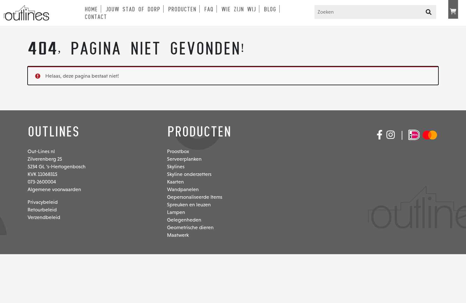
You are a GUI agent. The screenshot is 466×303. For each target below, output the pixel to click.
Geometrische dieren (190, 227)
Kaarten (175, 181)
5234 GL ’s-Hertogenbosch (57, 166)
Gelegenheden (184, 219)
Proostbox (178, 151)
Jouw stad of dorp (133, 9)
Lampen (176, 212)
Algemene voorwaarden (54, 189)
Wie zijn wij (238, 9)
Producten (182, 9)
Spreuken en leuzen (189, 204)
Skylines (175, 166)
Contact (96, 17)
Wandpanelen (183, 189)
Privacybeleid (43, 202)
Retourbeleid (42, 209)
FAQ (208, 9)
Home (91, 9)
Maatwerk (178, 235)
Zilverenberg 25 (45, 159)
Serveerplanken (184, 159)
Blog (270, 9)
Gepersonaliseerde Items (194, 197)
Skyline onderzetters (189, 174)
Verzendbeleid (44, 217)
